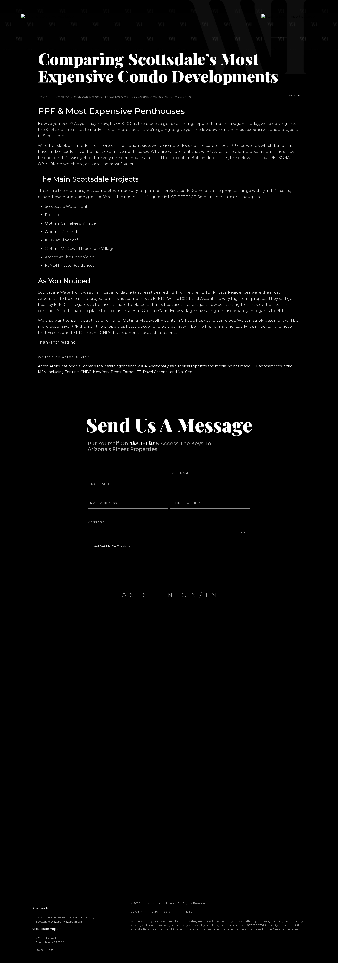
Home (42, 97)
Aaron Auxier (75, 357)
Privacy (137, 912)
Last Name (179, 465)
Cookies (169, 912)
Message (95, 514)
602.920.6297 (255, 925)
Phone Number (183, 495)
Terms (153, 912)
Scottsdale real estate (67, 129)
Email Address (100, 495)
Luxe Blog (61, 97)
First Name (97, 476)
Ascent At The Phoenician (70, 257)
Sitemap (186, 912)
